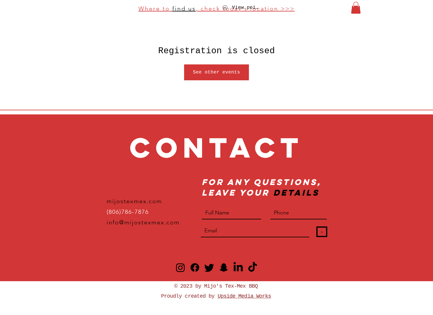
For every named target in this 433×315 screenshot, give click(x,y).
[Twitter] (209, 267)
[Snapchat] (223, 267)
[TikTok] (252, 267)
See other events (216, 72)
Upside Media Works (244, 296)
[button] (356, 8)
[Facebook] (195, 267)
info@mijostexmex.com (143, 222)
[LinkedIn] (238, 267)
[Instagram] (180, 267)
